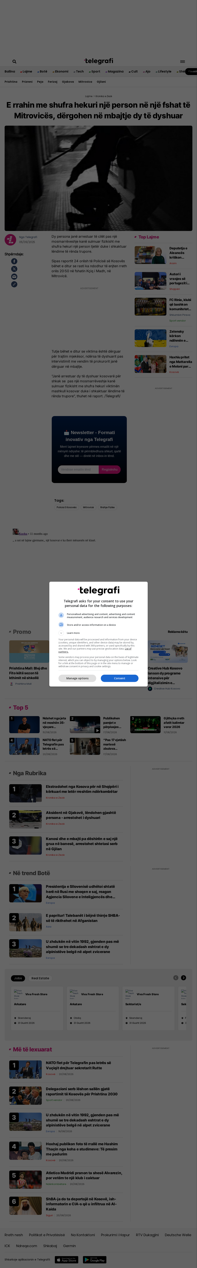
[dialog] (98, 634)
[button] (98, 633)
